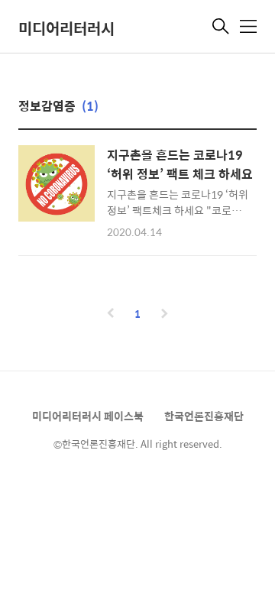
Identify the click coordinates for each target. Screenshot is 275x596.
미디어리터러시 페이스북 (88, 415)
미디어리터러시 (66, 27)
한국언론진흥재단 (204, 415)
